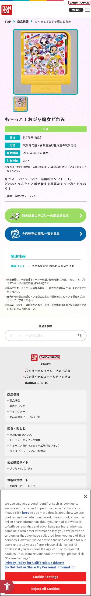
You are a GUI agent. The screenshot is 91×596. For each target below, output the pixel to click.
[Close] (85, 496)
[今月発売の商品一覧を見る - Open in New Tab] (46, 234)
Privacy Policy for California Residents (34, 562)
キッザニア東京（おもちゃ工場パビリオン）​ (35, 445)
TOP (8, 21)
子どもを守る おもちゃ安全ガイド (53, 266)
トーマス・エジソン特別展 (25, 440)
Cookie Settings (45, 576)
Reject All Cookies (45, 588)
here (25, 512)
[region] (45, 543)
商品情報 (22, 21)
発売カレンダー (19, 406)
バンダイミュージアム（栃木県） (29, 451)
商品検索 (15, 400)
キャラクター (17, 411)
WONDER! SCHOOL (21, 434)
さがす (78, 335)
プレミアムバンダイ (21, 468)
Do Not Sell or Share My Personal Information (40, 567)
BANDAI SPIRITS (36, 383)
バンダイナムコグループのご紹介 (47, 371)
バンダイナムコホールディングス (47, 377)
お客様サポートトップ (22, 486)
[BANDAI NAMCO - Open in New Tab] (49, 357)
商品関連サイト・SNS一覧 (25, 417)
